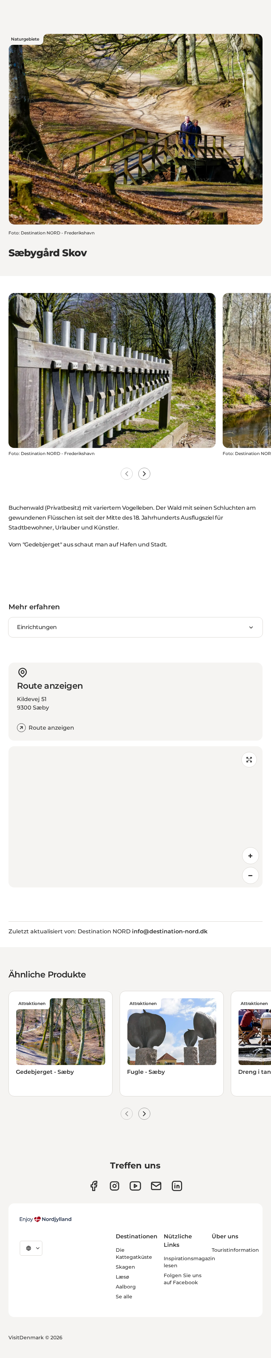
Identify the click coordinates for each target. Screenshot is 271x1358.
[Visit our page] (114, 1186)
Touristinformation (235, 1250)
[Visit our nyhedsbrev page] (156, 1186)
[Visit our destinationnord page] (177, 1186)
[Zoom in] (250, 855)
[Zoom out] (250, 875)
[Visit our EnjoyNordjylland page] (135, 1186)
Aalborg (126, 1287)
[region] (135, 816)
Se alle (124, 1296)
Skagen (125, 1267)
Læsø (122, 1277)
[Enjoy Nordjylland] (45, 1219)
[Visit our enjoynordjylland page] (94, 1186)
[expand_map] (249, 759)
